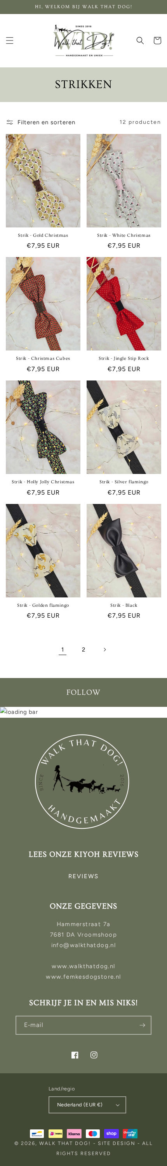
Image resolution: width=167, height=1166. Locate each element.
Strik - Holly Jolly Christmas (43, 481)
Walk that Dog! (65, 1143)
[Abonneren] (142, 1025)
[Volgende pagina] (104, 649)
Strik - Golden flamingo (43, 605)
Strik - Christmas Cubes (43, 358)
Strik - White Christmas (124, 235)
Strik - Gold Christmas (43, 235)
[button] (9, 40)
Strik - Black (123, 605)
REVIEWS (83, 876)
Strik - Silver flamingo (123, 481)
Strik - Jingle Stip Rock (124, 358)
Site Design (117, 1143)
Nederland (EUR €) (80, 1105)
